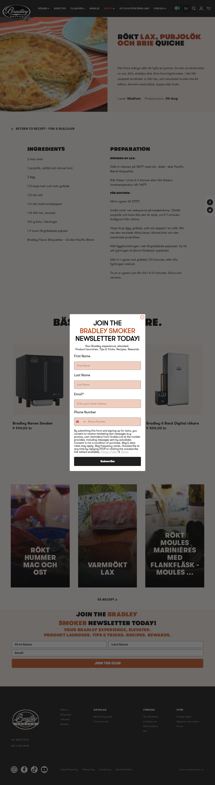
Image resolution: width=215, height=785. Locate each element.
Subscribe (107, 461)
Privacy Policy (109, 451)
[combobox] (80, 422)
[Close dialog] (142, 317)
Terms (124, 451)
